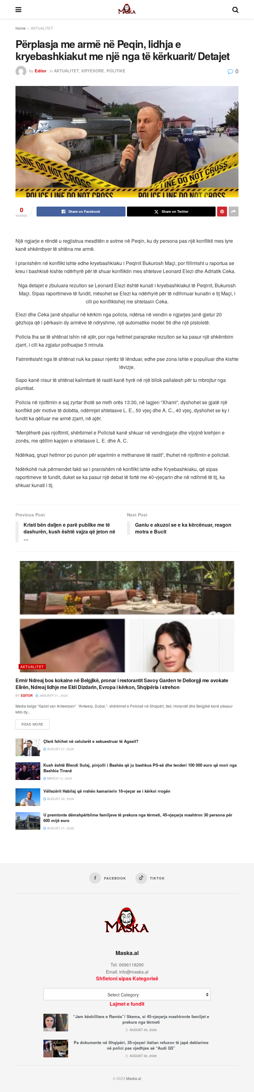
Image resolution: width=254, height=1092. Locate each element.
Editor (40, 71)
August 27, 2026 (60, 749)
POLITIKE (116, 71)
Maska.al (133, 1078)
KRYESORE (92, 71)
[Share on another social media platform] (234, 211)
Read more (35, 723)
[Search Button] (235, 9)
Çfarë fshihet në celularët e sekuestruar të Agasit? (90, 741)
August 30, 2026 (60, 799)
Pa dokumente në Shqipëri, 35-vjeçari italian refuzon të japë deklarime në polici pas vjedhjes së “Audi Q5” (141, 1045)
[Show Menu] (18, 9)
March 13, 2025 (59, 778)
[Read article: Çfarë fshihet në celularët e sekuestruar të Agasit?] (27, 747)
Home (20, 28)
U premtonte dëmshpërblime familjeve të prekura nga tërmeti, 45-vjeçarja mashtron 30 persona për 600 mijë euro (137, 817)
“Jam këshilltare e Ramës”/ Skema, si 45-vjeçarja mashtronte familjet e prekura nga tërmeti (141, 1019)
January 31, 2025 (53, 695)
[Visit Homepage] (127, 9)
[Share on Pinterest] (222, 211)
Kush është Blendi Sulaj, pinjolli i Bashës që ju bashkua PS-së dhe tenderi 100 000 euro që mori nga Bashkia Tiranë (140, 767)
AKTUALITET (42, 28)
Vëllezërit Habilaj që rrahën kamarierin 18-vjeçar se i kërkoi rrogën (106, 791)
